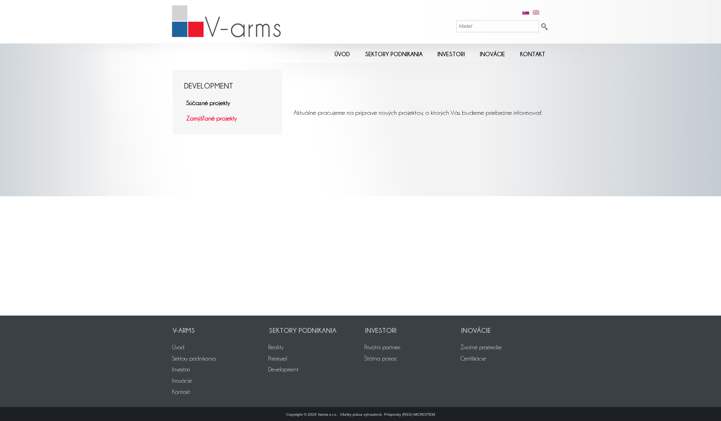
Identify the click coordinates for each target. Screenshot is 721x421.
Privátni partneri (382, 347)
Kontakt (181, 392)
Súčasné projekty (208, 102)
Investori (181, 370)
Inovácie (182, 381)
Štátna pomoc (381, 359)
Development (283, 370)
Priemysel (277, 359)
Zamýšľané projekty (211, 118)
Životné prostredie (481, 347)
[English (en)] (535, 12)
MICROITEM (424, 414)
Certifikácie (473, 359)
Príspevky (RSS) (398, 414)
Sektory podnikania (194, 359)
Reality (276, 347)
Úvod (178, 347)
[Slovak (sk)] (525, 12)
